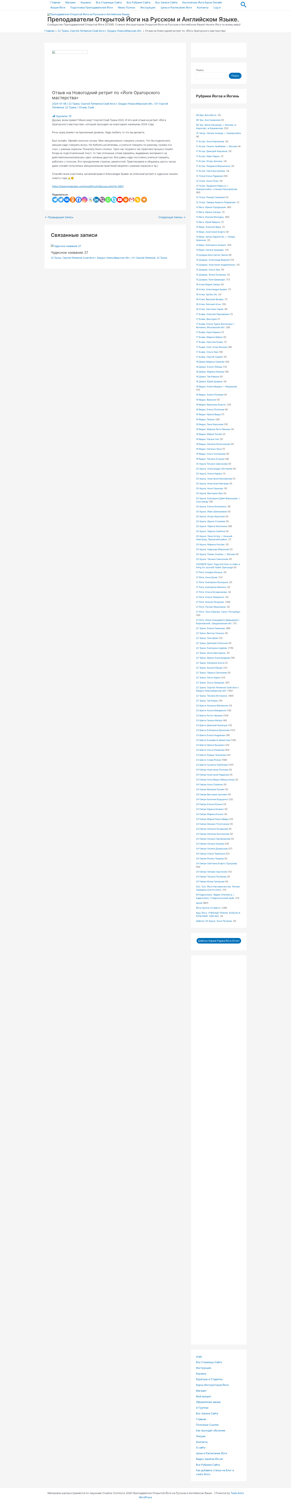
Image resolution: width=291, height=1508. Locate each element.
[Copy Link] (137, 200)
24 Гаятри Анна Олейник (209, 784)
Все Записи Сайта (166, 2)
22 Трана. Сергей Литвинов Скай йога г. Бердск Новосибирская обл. (111, 103)
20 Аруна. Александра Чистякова (214, 468)
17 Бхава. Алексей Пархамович (213, 314)
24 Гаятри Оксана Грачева (210, 843)
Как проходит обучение (210, 1430)
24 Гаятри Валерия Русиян (210, 789)
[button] (243, 5)
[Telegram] (55, 200)
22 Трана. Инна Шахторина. (211, 653)
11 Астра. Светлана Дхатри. (211, 171)
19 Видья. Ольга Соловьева (210, 453)
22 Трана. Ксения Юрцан (209, 667)
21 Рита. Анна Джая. (207, 577)
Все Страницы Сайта (109, 2)
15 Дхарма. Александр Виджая (212, 259)
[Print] (126, 200)
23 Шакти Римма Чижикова (211, 755)
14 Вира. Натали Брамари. (210, 249)
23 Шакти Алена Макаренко (211, 710)
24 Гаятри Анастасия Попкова (212, 769)
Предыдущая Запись (59, 217)
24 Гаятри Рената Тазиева (210, 858)
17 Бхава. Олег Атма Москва (211, 347)
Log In (217, 7)
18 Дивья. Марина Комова (210, 371)
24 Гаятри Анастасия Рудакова (212, 774)
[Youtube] (120, 200)
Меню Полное (126, 7)
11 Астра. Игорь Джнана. (209, 161)
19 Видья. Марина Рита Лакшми (213, 429)
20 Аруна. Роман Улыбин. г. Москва (215, 554)
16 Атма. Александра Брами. (211, 289)
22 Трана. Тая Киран (207, 700)
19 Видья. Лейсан (205, 419)
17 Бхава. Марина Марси (209, 337)
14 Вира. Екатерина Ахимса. (211, 245)
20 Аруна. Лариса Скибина (210, 531)
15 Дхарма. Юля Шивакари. (210, 279)
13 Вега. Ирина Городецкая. (211, 207)
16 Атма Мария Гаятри (208, 284)
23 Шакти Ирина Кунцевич (210, 745)
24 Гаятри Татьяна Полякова (211, 876)
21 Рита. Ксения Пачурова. (210, 602)
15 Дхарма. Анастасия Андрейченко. (216, 264)
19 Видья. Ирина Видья (208, 414)
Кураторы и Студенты (209, 1379)
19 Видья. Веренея (206, 399)
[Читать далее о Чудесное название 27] (66, 246)
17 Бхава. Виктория (206, 319)
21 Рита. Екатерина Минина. (211, 587)
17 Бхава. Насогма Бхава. (209, 342)
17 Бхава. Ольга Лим (207, 352)
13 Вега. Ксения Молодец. (210, 217)
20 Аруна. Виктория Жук (209, 493)
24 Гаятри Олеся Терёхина (210, 853)
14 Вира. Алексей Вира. (208, 227)
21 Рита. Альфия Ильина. (209, 572)
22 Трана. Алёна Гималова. (210, 628)
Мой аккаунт (203, 1396)
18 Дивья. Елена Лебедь (209, 366)
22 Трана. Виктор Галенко (210, 633)
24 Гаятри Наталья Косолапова (212, 834)
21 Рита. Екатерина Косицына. (212, 582)
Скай (91, 107)
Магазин (70, 2)
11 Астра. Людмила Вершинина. (213, 166)
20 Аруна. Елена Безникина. (211, 506)
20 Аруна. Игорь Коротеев (210, 516)
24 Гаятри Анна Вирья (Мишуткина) (215, 779)
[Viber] (102, 200)
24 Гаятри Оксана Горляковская (213, 838)
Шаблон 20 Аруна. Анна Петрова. (214, 921)
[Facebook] (79, 200)
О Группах (202, 1407)
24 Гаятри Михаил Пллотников (212, 824)
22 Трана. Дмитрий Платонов (212, 643)
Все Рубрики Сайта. (208, 1464)
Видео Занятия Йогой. (209, 1459)
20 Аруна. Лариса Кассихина (211, 526)
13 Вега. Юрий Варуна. (208, 222)
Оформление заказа (208, 1402)
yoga (199, 1356)
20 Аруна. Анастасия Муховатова (214, 478)
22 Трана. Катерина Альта (210, 662)
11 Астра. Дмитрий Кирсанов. (212, 151)
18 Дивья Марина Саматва (210, 361)
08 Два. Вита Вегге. (206, 115)
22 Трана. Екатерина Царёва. (212, 648)
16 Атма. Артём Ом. (207, 294)
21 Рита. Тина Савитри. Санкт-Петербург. (218, 611)
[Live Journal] (90, 200)
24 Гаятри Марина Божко (209, 814)
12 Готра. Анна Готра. (207, 180)
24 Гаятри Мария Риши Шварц (212, 819)
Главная (55, 2)
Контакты (202, 7)
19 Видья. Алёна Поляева (209, 394)
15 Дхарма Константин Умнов (212, 255)
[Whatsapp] (108, 200)
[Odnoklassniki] (73, 200)
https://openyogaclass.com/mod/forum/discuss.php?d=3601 (88, 186)
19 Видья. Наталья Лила (209, 449)
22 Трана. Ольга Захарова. (210, 682)
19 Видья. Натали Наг (207, 439)
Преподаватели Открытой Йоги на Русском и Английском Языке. (143, 19)
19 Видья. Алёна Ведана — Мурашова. (216, 386)
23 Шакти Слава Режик (208, 759)
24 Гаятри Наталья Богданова (212, 828)
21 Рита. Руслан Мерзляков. (211, 606)
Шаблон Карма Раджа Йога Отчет (219, 940)
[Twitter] (61, 200)
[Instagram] (84, 200)
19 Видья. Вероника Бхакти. (211, 404)
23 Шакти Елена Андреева (210, 735)
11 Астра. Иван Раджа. (208, 156)
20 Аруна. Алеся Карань (209, 473)
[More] (144, 200)
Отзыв (83, 107)
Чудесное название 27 (69, 253)
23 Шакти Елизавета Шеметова (213, 740)
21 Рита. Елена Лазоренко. (210, 597)
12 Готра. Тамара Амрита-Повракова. (216, 202)
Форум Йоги (57, 7)
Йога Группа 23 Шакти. (208, 907)
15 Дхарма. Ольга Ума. (208, 269)
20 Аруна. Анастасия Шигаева (212, 483)
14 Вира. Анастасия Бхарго (210, 231)
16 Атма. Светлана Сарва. (210, 309)
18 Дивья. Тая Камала (207, 376)
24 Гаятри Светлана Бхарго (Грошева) (216, 863)
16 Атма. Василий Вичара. (210, 299)
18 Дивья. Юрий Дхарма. (209, 381)
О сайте (200, 1447)
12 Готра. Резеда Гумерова (210, 197)
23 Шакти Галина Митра (209, 720)
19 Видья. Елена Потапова (210, 409)
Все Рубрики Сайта (138, 2)
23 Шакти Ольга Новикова (210, 750)
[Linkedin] (96, 200)
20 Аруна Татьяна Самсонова (212, 463)
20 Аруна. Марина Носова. (210, 544)
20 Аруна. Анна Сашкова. (209, 488)
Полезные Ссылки (207, 1424)
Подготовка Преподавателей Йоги (91, 7)
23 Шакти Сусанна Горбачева (212, 764)
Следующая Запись (172, 217)
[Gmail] (132, 200)
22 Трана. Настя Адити (208, 677)
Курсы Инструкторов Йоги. (212, 1385)
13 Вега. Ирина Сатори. (208, 212)
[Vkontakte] (67, 200)
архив (199, 903)
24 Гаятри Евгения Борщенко (212, 799)
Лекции (200, 1436)
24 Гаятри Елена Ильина (209, 804)
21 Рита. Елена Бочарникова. (211, 592)
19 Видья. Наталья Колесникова (213, 444)
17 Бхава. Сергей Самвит (209, 356)
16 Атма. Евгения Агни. (208, 304)
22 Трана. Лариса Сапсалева (211, 672)
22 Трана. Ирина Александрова (213, 657)
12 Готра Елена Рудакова (209, 176)
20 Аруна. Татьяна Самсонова (212, 559)
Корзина (86, 2)
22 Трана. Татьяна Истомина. (212, 695)
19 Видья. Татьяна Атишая (210, 459)
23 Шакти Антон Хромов (209, 715)
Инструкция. (148, 7)
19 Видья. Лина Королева (209, 424)
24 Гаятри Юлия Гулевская (210, 881)
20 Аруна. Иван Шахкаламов (211, 511)
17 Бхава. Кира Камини (208, 332)
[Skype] (114, 200)
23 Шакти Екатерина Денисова (213, 730)
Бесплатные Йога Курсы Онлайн (202, 2)
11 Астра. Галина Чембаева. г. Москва (216, 146)
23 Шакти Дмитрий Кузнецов (211, 725)
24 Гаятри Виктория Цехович (211, 794)
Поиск (200, 70)
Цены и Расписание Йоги (176, 7)
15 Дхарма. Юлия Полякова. (211, 274)
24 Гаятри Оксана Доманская (212, 848)
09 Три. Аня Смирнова (208, 120)
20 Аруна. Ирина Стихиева (210, 521)
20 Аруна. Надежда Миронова (212, 549)
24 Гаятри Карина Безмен (210, 809)
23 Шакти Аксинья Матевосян (212, 705)
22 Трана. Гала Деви (207, 638)
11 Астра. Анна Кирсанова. (210, 141)
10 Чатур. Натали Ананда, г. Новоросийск (218, 133)
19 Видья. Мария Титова (209, 434)
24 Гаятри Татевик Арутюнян (211, 871)
